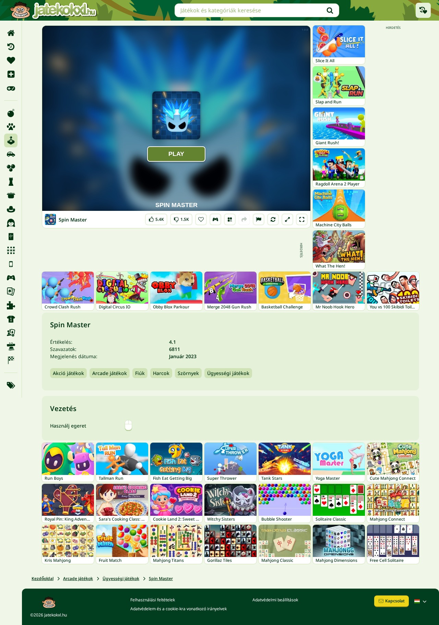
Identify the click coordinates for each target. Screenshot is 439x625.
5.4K (156, 218)
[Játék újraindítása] (273, 219)
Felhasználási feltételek (152, 600)
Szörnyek (188, 373)
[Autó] (10, 154)
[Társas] (10, 333)
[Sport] (10, 319)
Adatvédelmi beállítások (275, 600)
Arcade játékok (109, 373)
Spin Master (161, 578)
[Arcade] (10, 140)
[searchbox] (257, 10)
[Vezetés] (215, 219)
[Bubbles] (10, 168)
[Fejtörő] (10, 182)
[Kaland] (10, 209)
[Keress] (330, 10)
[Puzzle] (10, 305)
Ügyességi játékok (228, 373)
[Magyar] (421, 601)
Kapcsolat (395, 601)
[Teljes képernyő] (302, 219)
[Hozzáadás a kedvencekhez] (201, 219)
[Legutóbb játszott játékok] (423, 10)
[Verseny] (10, 360)
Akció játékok (68, 373)
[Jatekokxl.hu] (53, 10)
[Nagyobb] (287, 219)
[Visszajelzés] (258, 219)
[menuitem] (10, 33)
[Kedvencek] (10, 60)
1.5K (181, 218)
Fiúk (140, 373)
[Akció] (10, 113)
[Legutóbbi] (10, 47)
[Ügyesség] (10, 346)
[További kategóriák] (10, 385)
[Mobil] (10, 264)
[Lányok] (10, 223)
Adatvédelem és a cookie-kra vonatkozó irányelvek (178, 609)
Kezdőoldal (43, 578)
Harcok (161, 373)
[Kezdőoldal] (10, 33)
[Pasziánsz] (10, 291)
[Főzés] (10, 195)
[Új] (10, 74)
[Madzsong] (10, 236)
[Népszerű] (10, 88)
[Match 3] (10, 250)
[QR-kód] (230, 219)
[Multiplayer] (10, 278)
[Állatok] (10, 127)
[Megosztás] (244, 219)
